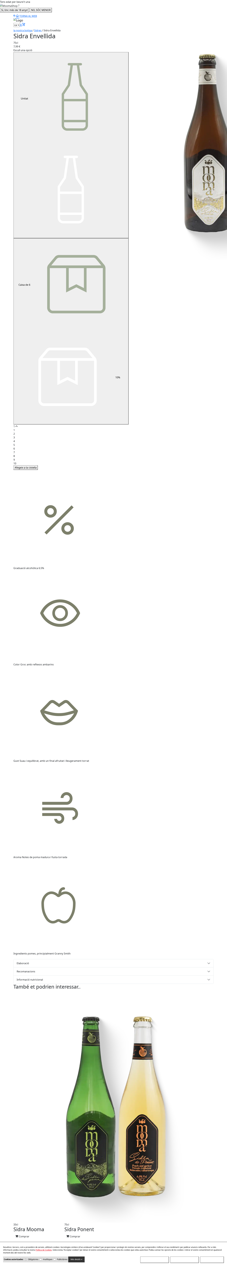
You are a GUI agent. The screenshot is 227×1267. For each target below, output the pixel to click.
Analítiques (48, 1259)
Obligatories (33, 1259)
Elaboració (23, 963)
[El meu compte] (21, 25)
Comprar (23, 1236)
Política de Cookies (44, 1250)
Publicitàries (62, 1259)
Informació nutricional (30, 979)
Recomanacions (26, 971)
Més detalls (76, 1259)
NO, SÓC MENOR (41, 10)
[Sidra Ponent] (140, 1106)
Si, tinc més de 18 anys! (14, 10)
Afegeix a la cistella (26, 467)
